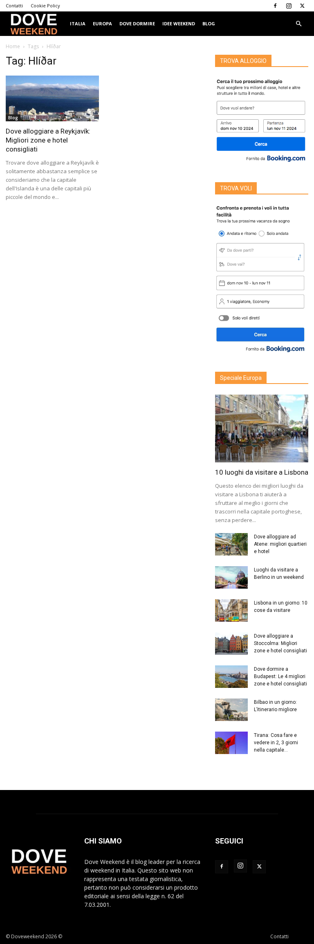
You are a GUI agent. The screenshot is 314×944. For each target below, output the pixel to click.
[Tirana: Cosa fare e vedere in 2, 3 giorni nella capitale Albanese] (231, 743)
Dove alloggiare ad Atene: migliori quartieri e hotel (280, 544)
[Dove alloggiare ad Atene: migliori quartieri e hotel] (231, 544)
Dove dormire (137, 23)
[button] (298, 24)
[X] (302, 5)
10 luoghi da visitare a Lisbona (261, 472)
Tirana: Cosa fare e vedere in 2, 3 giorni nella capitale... (276, 742)
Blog (208, 23)
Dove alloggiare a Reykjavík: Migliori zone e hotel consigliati (48, 140)
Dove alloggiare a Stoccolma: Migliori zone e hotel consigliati (280, 643)
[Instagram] (289, 5)
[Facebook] (275, 5)
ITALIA (77, 23)
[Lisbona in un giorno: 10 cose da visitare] (231, 610)
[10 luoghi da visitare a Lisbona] (261, 428)
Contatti (14, 5)
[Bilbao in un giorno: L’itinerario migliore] (231, 710)
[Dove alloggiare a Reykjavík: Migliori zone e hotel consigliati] (52, 98)
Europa (102, 23)
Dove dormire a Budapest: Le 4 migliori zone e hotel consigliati (280, 676)
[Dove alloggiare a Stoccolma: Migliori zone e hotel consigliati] (231, 643)
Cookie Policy (45, 5)
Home (13, 46)
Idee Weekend (178, 23)
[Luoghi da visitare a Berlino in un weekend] (231, 577)
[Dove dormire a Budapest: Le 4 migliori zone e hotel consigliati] (231, 676)
